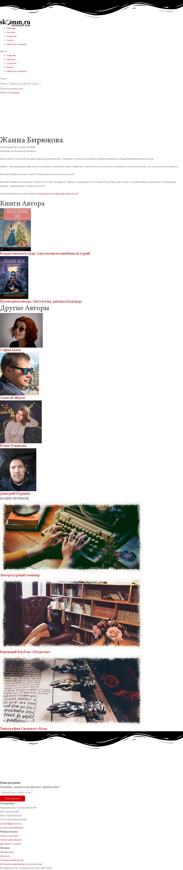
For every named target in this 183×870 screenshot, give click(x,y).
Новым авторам (9, 835)
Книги (9, 40)
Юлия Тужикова (13, 445)
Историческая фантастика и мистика (21, 864)
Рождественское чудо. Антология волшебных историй (45, 253)
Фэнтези (5, 856)
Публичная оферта (11, 839)
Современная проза (11, 860)
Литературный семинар (20, 575)
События (11, 36)
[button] (91, 51)
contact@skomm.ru (11, 823)
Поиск (3, 83)
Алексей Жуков (12, 397)
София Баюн (10, 350)
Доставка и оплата (10, 843)
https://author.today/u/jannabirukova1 (58, 193)
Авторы (10, 32)
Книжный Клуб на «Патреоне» (25, 652)
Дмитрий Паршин (15, 493)
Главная (10, 28)
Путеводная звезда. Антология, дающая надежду (41, 301)
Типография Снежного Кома (23, 728)
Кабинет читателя (16, 44)
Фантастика (6, 852)
